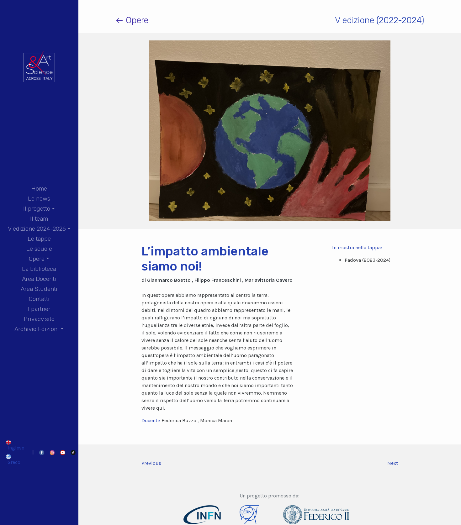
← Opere (131, 20)
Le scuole (39, 248)
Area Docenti (39, 278)
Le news (39, 198)
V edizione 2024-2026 (37, 228)
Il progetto (36, 208)
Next (392, 463)
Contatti (39, 298)
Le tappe (39, 238)
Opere (37, 258)
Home (39, 188)
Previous (151, 463)
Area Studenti (39, 288)
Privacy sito (39, 319)
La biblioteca (39, 268)
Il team (39, 218)
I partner (39, 308)
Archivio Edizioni (36, 329)
